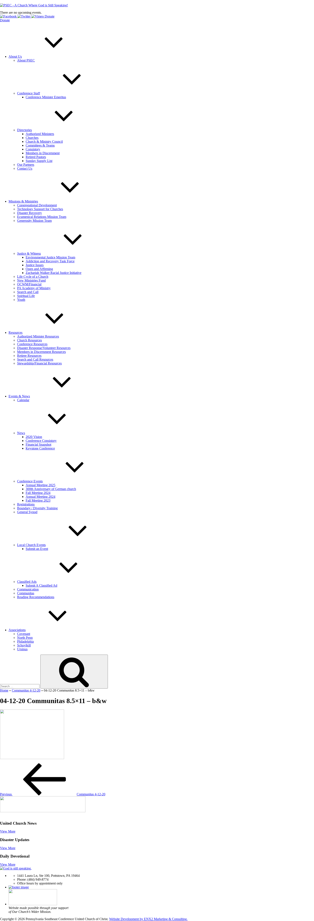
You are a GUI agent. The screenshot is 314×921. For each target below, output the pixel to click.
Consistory (33, 149)
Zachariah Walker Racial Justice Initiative (53, 273)
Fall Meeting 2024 (38, 493)
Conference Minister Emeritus (46, 97)
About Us (15, 56)
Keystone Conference (40, 448)
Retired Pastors (36, 157)
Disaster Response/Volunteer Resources (43, 348)
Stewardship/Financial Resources (39, 363)
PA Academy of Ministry (34, 288)
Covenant (23, 634)
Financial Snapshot (38, 444)
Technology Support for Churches (40, 209)
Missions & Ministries (23, 201)
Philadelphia (25, 641)
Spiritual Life (26, 296)
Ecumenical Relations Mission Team (41, 217)
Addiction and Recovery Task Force (50, 261)
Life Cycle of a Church (32, 276)
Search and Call (27, 292)
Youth (21, 299)
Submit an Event (37, 549)
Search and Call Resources (35, 359)
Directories (24, 130)
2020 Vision (34, 437)
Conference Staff (28, 93)
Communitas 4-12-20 (26, 690)
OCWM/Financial (29, 284)
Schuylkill (24, 645)
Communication (28, 589)
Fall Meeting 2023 (38, 500)
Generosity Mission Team (34, 220)
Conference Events (30, 481)
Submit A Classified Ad (41, 585)
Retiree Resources (29, 355)
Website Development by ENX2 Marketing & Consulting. (148, 919)
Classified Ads (27, 581)
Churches (32, 138)
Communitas (25, 593)
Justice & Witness (29, 253)
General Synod (27, 512)
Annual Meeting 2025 (40, 485)
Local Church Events (31, 545)
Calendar (23, 400)
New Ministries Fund (31, 280)
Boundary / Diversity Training (37, 508)
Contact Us (24, 168)
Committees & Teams (40, 145)
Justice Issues (35, 265)
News (21, 433)
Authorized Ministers (40, 134)
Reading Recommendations (35, 597)
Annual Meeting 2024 (40, 496)
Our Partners (25, 164)
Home (4, 690)
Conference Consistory (41, 440)
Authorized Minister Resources (38, 336)
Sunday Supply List (39, 161)
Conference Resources (32, 344)
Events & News (19, 396)
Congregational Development (37, 205)
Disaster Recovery (29, 213)
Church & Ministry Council (44, 141)
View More (7, 831)
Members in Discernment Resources (41, 352)
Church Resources (29, 340)
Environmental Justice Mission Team (50, 257)
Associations (17, 630)
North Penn (25, 637)
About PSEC (26, 60)
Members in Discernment (43, 153)
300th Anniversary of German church (51, 489)
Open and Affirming (39, 269)
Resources (15, 332)
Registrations (26, 504)
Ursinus (22, 649)
